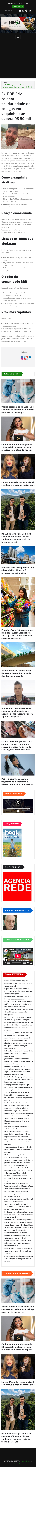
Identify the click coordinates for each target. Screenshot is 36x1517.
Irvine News (26, 1461)
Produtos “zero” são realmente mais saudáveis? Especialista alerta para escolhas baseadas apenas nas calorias (17, 634)
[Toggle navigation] (18, 37)
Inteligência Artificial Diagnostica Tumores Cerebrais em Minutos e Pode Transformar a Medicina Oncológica (18, 1186)
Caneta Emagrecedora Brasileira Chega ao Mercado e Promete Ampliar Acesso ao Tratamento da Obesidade (18, 1227)
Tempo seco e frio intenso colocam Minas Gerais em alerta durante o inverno (17, 1121)
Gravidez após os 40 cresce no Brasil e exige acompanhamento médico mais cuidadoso (18, 1149)
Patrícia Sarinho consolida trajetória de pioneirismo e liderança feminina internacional (17, 781)
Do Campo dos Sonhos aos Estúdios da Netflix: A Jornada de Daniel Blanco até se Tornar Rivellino (18, 1214)
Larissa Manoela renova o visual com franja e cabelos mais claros (18, 483)
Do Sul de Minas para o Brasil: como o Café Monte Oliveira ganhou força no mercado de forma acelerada (16, 538)
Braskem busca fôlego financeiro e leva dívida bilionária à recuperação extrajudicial (18, 570)
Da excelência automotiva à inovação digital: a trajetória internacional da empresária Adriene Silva (17, 1071)
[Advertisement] (18, 57)
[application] (18, 956)
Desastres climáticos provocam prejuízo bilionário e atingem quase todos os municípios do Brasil (17, 1235)
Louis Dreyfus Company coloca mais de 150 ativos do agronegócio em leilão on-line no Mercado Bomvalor (18, 1079)
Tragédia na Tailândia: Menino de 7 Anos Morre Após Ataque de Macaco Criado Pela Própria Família (17, 1206)
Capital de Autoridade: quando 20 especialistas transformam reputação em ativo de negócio (17, 447)
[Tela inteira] (31, 963)
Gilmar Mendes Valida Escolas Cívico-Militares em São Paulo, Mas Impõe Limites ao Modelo (17, 1243)
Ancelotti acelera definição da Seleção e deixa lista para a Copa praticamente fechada (18, 1258)
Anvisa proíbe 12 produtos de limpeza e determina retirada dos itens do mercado (16, 673)
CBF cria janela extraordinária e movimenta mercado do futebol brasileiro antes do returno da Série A (18, 1167)
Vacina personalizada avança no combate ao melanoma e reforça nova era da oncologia (17, 409)
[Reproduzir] (5, 963)
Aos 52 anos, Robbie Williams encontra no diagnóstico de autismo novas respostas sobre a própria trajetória (17, 712)
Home (5, 83)
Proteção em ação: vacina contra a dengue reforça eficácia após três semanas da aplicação (16, 1193)
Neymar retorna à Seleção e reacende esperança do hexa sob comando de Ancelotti (18, 1251)
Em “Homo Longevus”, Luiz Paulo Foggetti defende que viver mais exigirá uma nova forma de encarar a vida (18, 1113)
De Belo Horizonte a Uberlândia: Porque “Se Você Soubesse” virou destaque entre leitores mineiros (16, 1105)
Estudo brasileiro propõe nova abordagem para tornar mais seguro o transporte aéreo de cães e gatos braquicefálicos (16, 745)
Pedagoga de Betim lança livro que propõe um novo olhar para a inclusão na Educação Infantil (18, 1087)
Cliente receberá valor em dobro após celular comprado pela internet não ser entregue (18, 1141)
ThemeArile (18, 1464)
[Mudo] (28, 963)
